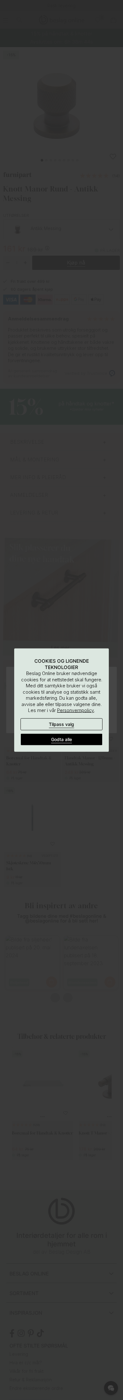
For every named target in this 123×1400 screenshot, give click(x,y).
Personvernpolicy (75, 710)
